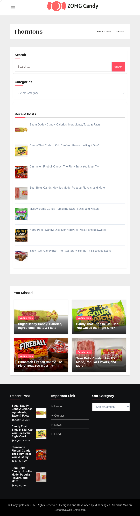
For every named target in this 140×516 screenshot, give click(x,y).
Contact (59, 415)
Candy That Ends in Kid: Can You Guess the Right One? (97, 325)
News (57, 424)
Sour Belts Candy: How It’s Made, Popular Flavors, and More (96, 362)
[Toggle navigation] (13, 8)
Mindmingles (102, 505)
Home (58, 406)
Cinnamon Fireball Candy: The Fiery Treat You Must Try (40, 364)
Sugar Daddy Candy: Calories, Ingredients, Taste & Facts (40, 325)
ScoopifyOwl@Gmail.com (70, 509)
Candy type (26, 317)
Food (57, 434)
